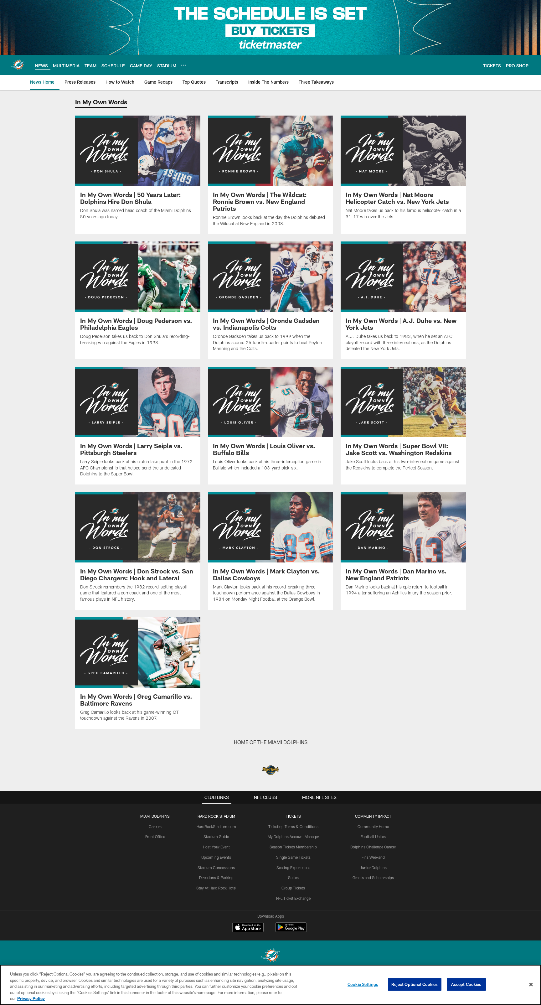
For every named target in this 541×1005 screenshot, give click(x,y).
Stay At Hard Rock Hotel (216, 888)
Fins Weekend (373, 857)
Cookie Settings (363, 984)
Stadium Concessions (216, 867)
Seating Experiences (293, 867)
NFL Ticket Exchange (293, 898)
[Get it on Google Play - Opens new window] (291, 930)
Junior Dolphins (373, 867)
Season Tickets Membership (293, 847)
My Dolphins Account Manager (293, 836)
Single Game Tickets (293, 857)
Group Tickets (293, 888)
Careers (155, 826)
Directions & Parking (216, 877)
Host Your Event (216, 847)
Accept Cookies (466, 984)
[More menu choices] (183, 65)
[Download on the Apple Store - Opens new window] (248, 928)
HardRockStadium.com (216, 826)
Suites (293, 877)
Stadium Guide (216, 836)
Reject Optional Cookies (414, 984)
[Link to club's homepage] (17, 64)
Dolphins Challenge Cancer (373, 847)
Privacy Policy (31, 998)
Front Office (155, 836)
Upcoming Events (216, 857)
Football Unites (373, 836)
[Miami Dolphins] (270, 956)
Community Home (373, 826)
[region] (270, 985)
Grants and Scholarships (373, 877)
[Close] (531, 985)
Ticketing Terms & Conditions (293, 826)
